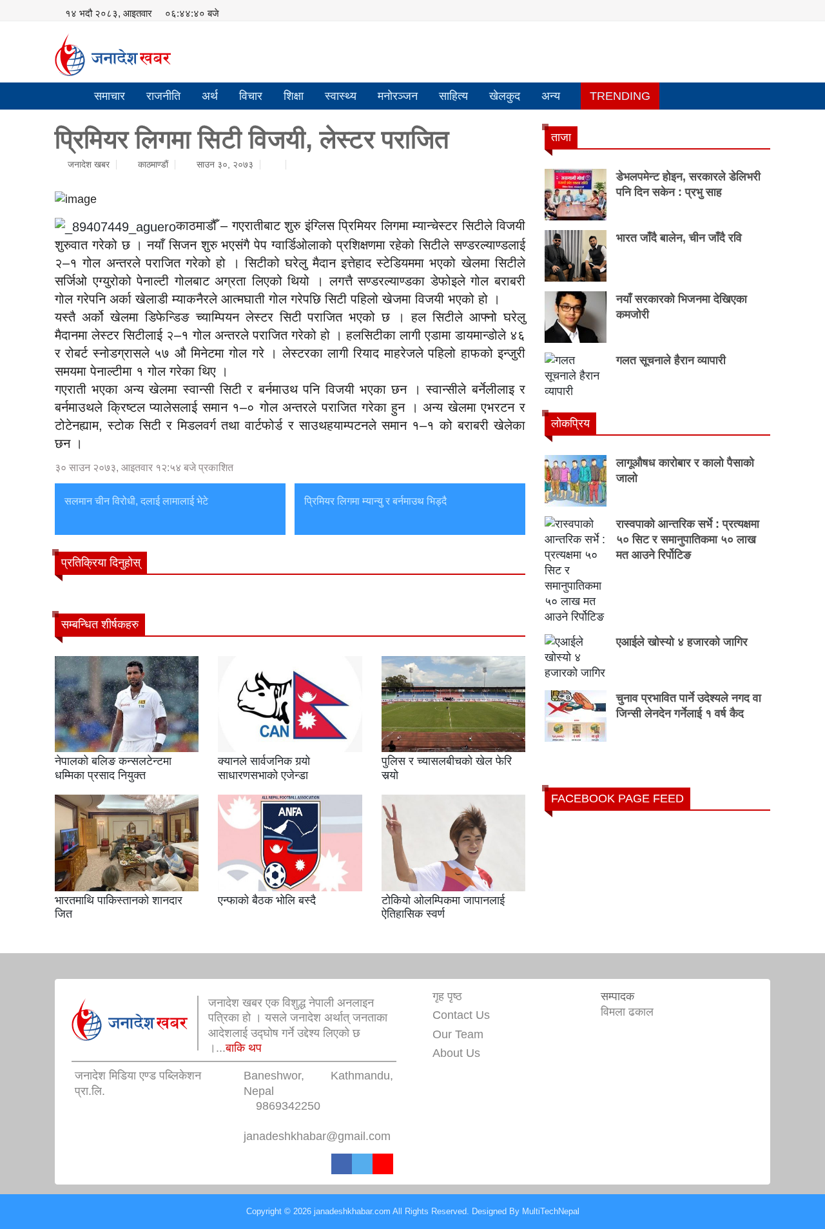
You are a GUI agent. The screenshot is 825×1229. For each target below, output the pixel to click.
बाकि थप (244, 1047)
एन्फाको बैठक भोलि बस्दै (267, 900)
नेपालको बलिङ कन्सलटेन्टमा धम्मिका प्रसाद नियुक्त (113, 768)
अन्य (550, 96)
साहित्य (453, 96)
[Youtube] (383, 1164)
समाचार (109, 96)
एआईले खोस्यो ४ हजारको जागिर (682, 641)
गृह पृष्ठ (447, 996)
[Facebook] (341, 1164)
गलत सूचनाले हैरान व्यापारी (671, 360)
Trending (620, 96)
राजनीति (163, 96)
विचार (250, 96)
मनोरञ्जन (398, 96)
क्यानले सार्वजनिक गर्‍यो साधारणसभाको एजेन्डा (264, 768)
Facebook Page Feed (617, 798)
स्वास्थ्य (340, 96)
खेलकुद (504, 96)
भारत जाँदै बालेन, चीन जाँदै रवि (679, 237)
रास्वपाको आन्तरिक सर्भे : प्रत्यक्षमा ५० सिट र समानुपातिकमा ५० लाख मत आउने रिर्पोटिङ (687, 539)
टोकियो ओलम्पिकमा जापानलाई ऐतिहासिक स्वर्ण (443, 907)
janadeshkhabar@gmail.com (317, 1136)
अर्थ (210, 96)
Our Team (457, 1034)
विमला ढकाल (627, 1011)
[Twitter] (362, 1164)
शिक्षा (294, 96)
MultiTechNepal (550, 1211)
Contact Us (461, 1015)
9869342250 (288, 1105)
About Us (456, 1053)
